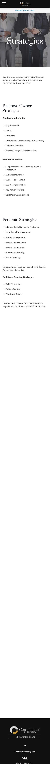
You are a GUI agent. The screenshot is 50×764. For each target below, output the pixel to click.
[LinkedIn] (25, 745)
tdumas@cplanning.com (25, 751)
